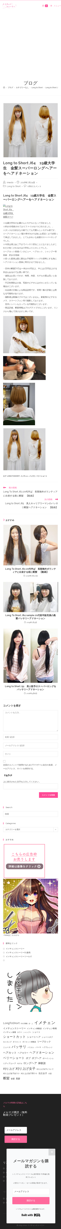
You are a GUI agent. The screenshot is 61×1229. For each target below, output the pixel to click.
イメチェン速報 (9, 1032)
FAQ (8, 1203)
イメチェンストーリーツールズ (19, 956)
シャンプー (27, 1032)
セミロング (7, 1042)
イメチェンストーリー (15, 949)
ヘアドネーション (42, 1052)
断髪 (6, 1078)
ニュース (6, 1047)
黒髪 (18, 1078)
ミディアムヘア (9, 1063)
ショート (36, 1032)
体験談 (42, 1063)
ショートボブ (47, 1037)
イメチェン (24, 476)
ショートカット (14, 1036)
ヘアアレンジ (47, 1047)
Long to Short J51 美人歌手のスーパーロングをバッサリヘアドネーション (30, 688)
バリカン (31, 1047)
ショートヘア (34, 1037)
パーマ (38, 1047)
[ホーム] (4, 87)
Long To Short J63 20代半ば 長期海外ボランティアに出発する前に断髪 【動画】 (30, 570)
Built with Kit (15, 1147)
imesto (10, 182)
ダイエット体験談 (29, 1042)
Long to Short (14, 186)
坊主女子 (43, 1073)
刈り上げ (8, 1068)
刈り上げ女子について (45, 1069)
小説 (50, 1074)
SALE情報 (24, 1023)
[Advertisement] (30, 48)
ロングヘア (30, 1063)
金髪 (13, 1078)
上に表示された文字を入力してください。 (22, 782)
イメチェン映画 (50, 1028)
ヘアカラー (23, 1052)
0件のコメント (34, 186)
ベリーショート (41, 476)
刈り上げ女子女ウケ (11, 1073)
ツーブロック (44, 1041)
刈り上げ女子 (25, 1068)
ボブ (28, 1058)
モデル (19, 1063)
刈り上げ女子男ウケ (29, 1073)
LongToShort (13, 476)
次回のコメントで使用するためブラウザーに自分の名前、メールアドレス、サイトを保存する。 (30, 767)
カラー (19, 1032)
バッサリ (32, 476)
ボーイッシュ (48, 1058)
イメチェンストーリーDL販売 (18, 952)
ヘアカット (10, 1052)
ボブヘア (36, 1058)
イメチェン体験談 (34, 1028)
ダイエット (17, 1042)
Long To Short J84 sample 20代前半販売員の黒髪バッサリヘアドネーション (30, 617)
